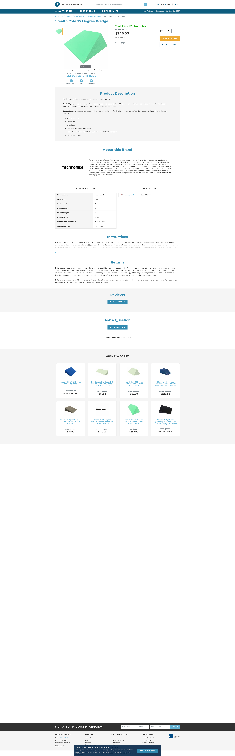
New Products (110, 11)
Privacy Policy (92, 752)
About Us (88, 738)
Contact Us (160, 11)
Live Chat (88, 742)
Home (57, 16)
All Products (66, 16)
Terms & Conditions (148, 742)
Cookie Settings (79, 754)
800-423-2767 (64, 738)
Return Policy (115, 742)
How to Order (146, 740)
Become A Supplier (91, 745)
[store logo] (68, 4)
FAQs (113, 745)
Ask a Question (117, 327)
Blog (86, 740)
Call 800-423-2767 (173, 11)
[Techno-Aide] (74, 167)
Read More (59, 253)
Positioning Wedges (95, 16)
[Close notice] (158, 747)
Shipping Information (118, 740)
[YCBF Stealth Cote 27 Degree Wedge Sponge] (59, 31)
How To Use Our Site (148, 738)
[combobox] (120, 4)
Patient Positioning (79, 16)
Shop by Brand (88, 11)
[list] (117, 11)
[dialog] (117, 750)
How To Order (148, 11)
